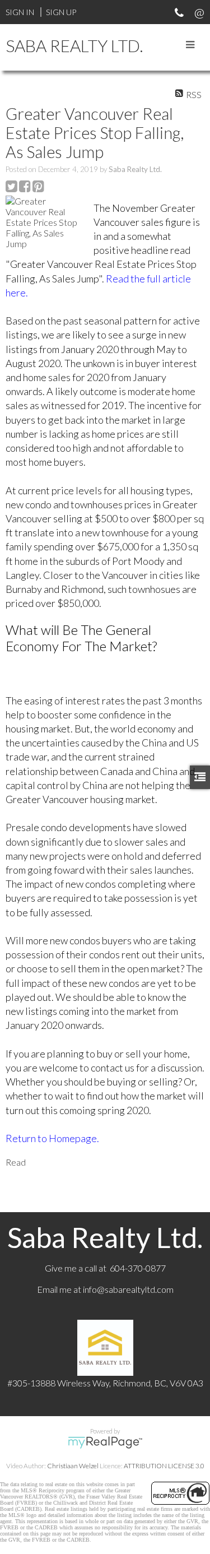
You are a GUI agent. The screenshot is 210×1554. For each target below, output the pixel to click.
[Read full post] (45, 222)
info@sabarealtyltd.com (128, 1289)
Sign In (20, 12)
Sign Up (61, 12)
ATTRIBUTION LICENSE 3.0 (164, 1466)
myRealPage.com (105, 1442)
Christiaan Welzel (73, 1466)
